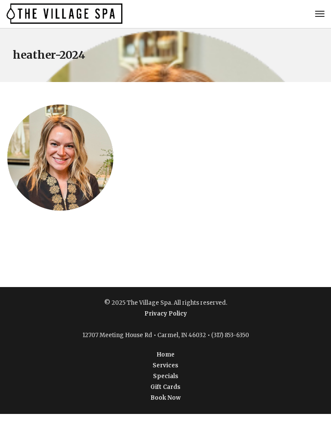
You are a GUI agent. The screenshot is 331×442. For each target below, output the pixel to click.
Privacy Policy (165, 313)
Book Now (165, 397)
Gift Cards (165, 387)
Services (165, 365)
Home (166, 354)
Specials (165, 376)
